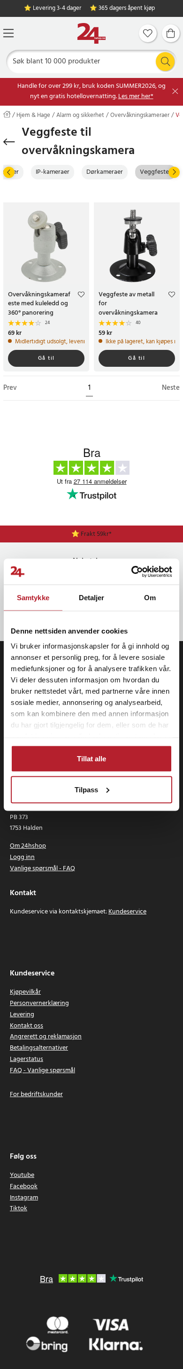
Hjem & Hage (33, 115)
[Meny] (8, 33)
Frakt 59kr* (96, 534)
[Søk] (165, 61)
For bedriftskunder (36, 1094)
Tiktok (18, 1208)
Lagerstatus (26, 1059)
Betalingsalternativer (39, 1048)
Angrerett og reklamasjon (46, 1036)
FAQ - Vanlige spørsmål (42, 1070)
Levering (22, 1014)
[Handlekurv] (171, 33)
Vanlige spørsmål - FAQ (42, 868)
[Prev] (9, 172)
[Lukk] (175, 91)
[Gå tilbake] (9, 141)
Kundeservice (127, 911)
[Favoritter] (148, 33)
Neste (171, 388)
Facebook (24, 1186)
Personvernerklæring (39, 1003)
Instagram (24, 1197)
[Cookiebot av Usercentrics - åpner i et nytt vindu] (131, 571)
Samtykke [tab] (33, 598)
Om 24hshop (28, 846)
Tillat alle (91, 759)
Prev (10, 388)
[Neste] (174, 172)
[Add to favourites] (81, 296)
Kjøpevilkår (25, 992)
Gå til (46, 358)
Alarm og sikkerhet (80, 115)
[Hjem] (91, 33)
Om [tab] (150, 598)
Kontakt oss (26, 1026)
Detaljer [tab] (92, 598)
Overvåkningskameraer (139, 115)
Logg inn (22, 857)
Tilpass (86, 789)
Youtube (22, 1175)
